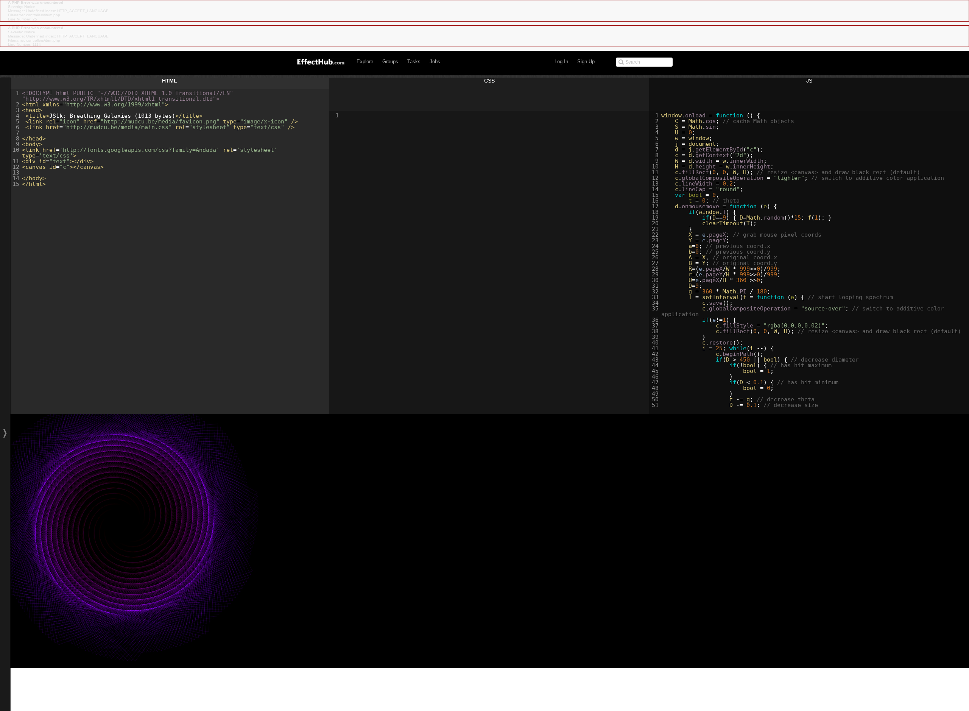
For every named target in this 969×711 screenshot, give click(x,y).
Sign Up (586, 61)
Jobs (435, 61)
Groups (390, 61)
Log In (561, 61)
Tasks (414, 61)
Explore (365, 61)
